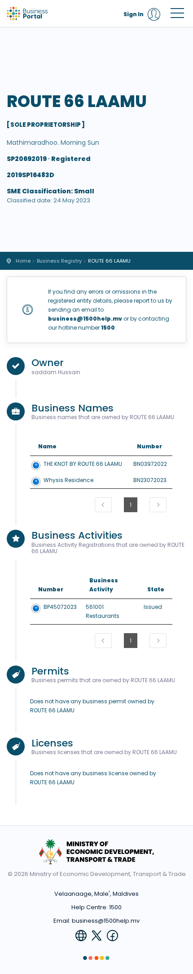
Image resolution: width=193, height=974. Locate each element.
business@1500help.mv (106, 920)
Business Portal (47, 13)
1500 (115, 907)
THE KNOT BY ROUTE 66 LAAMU (83, 464)
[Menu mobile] (177, 15)
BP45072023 (60, 607)
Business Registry (59, 260)
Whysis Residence (68, 480)
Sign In (133, 14)
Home (23, 260)
